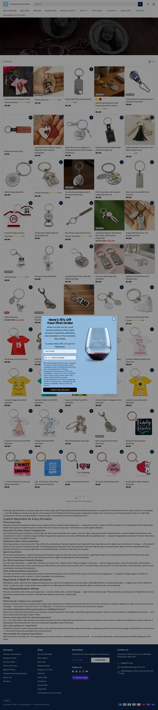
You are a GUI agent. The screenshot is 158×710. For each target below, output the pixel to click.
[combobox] (47, 358)
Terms (46, 385)
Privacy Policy (65, 383)
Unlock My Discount (60, 390)
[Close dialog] (114, 319)
